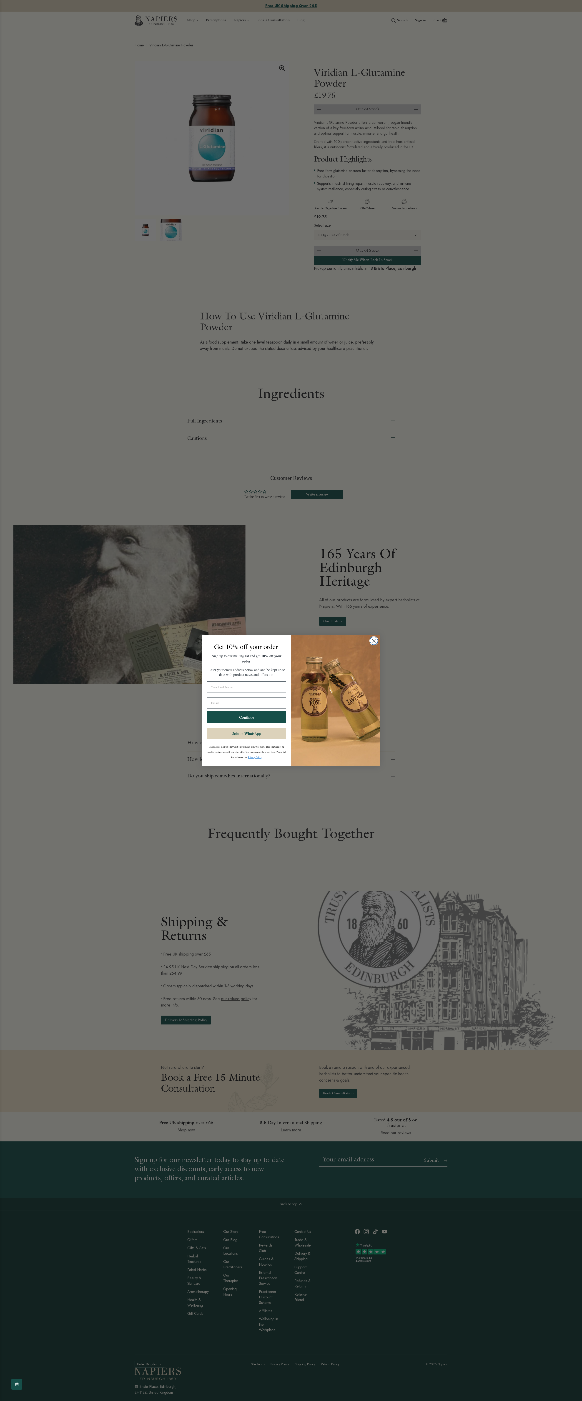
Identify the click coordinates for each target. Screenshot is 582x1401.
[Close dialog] (374, 641)
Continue (246, 717)
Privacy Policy (254, 757)
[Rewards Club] (16, 1384)
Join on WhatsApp (246, 733)
